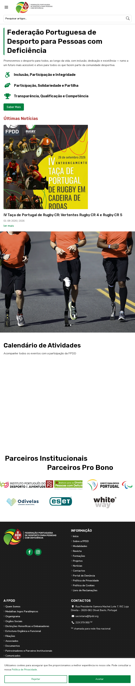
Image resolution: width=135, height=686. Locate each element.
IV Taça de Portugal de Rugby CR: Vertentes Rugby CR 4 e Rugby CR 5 (63, 215)
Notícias (77, 565)
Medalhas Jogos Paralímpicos (21, 611)
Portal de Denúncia (84, 575)
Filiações (10, 636)
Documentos (12, 646)
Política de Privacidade (24, 669)
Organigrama (12, 616)
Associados (11, 641)
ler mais (9, 226)
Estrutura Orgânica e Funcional (23, 631)
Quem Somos (12, 606)
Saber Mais (14, 107)
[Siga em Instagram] (37, 552)
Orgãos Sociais (13, 621)
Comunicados (12, 655)
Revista (77, 551)
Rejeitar (35, 679)
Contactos (79, 570)
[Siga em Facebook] (29, 552)
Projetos (78, 561)
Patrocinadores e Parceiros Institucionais (28, 650)
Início (76, 536)
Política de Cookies (84, 585)
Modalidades (80, 546)
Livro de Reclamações (85, 590)
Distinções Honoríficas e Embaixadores (27, 626)
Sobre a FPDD (81, 541)
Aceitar (99, 679)
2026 (21, 220)
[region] (67, 672)
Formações (79, 556)
